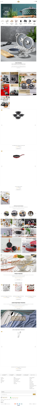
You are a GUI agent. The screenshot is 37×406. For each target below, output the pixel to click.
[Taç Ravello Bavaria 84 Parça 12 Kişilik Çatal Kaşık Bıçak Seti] (18, 348)
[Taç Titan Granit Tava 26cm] (18, 168)
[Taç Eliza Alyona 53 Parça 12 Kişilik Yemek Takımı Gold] (18, 290)
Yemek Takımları (31, 383)
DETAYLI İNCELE (18, 279)
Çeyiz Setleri (31, 382)
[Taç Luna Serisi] (14, 90)
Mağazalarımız (2, 380)
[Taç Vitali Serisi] (6, 223)
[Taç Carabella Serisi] (27, 84)
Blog (1, 382)
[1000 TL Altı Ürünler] (5, 197)
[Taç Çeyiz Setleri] (30, 232)
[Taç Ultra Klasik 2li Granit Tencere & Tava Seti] (18, 127)
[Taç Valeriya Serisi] (5, 78)
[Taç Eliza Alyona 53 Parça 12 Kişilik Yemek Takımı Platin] (6, 290)
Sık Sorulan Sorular (16, 380)
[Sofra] (18, 263)
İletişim (2, 379)
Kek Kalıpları (30, 387)
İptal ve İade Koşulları (16, 379)
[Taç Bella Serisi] (18, 232)
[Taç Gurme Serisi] (14, 78)
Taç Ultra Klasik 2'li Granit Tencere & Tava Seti (18, 145)
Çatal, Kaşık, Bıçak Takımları (32, 385)
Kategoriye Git (18, 148)
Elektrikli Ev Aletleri (31, 388)
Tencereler (30, 378)
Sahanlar (30, 380)
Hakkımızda (2, 378)
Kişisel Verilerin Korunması (17, 381)
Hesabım (15, 382)
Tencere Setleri (31, 381)
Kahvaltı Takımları (31, 384)
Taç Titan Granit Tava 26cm (18, 186)
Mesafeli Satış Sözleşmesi (17, 378)
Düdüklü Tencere (31, 386)
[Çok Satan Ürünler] (5, 102)
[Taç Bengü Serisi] (18, 223)
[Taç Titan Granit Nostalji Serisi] (18, 245)
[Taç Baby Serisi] (30, 223)
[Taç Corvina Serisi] (5, 90)
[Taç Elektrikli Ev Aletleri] (6, 232)
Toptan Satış (2, 381)
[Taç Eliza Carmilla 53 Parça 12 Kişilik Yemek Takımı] (30, 290)
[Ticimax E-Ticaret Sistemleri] (18, 405)
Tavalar (30, 379)
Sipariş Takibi (15, 383)
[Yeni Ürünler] (18, 43)
